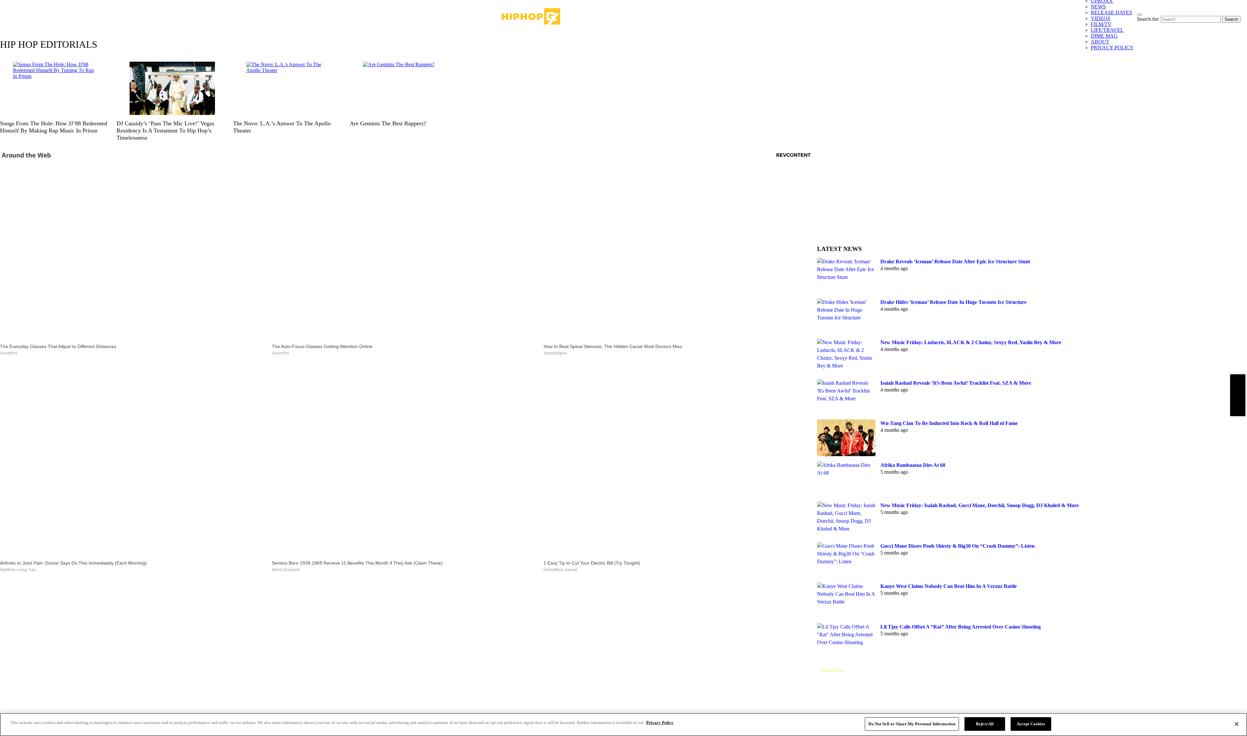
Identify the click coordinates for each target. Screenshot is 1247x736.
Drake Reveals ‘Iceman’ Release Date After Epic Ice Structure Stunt (955, 261)
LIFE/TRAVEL (1107, 30)
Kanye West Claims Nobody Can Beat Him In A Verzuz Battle (948, 586)
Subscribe (1237, 394)
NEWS (1098, 6)
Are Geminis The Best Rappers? (388, 123)
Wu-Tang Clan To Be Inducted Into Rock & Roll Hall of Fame (949, 423)
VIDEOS (1100, 18)
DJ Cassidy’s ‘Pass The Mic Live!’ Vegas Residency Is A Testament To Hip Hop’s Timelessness (165, 130)
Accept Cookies (1031, 723)
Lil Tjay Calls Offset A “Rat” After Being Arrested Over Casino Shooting (960, 627)
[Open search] (1139, 15)
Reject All (985, 723)
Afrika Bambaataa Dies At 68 (912, 465)
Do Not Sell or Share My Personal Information (911, 723)
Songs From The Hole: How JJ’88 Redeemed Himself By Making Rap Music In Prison (53, 127)
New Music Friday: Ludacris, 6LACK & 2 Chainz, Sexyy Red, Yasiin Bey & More (970, 342)
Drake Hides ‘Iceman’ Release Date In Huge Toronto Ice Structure (953, 302)
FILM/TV (1101, 24)
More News (832, 670)
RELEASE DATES (1111, 12)
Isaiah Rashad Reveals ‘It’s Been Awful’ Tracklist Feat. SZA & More (955, 383)
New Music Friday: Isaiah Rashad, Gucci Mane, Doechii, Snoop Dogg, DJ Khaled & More (979, 505)
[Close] (1236, 724)
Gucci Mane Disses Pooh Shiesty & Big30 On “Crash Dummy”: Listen (957, 546)
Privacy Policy (660, 722)
